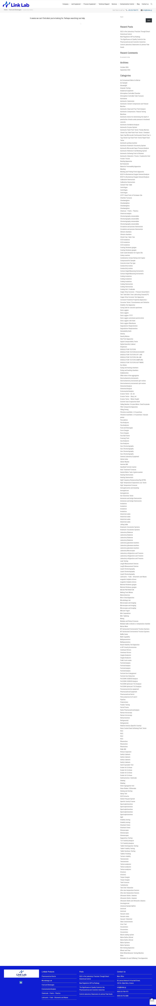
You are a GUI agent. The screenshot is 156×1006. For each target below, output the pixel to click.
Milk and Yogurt (125, 611)
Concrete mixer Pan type (127, 263)
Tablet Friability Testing (127, 848)
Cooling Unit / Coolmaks (127, 289)
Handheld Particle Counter (128, 467)
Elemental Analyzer (126, 386)
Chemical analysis (125, 213)
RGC (121, 731)
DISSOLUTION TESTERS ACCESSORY (132, 352)
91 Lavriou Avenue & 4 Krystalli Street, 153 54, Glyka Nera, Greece (128, 981)
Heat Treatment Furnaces (128, 469)
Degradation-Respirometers (128, 326)
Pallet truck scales (126, 660)
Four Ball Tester (125, 435)
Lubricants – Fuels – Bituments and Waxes (133, 577)
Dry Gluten (123, 365)
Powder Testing (125, 705)
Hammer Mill (124, 464)
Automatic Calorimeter (127, 101)
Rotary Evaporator (125, 752)
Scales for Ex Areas (126, 767)
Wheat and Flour (125, 950)
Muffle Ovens (124, 634)
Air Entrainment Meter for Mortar (130, 80)
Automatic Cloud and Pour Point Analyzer (133, 109)
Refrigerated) (124, 720)
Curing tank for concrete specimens (131, 307)
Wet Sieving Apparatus (127, 948)
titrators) (123, 872)
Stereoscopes (124, 830)
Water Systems (125, 942)
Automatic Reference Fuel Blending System (133, 151)
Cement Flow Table (126, 185)
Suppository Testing (126, 838)
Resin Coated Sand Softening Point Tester (133, 728)
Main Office (120, 976)
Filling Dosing (124, 409)
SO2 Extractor (124, 796)
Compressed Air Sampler (127, 260)
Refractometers (125, 718)
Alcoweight (123, 85)
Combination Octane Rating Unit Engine (132, 258)
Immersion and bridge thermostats (131, 498)
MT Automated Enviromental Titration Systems (134, 629)
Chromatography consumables (129, 216)
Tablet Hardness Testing (127, 851)
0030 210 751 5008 (122, 996)
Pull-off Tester (124, 707)
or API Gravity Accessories (128, 647)
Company (66, 4)
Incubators (123, 503)
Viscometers (124, 927)
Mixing (122, 618)
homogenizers (124, 490)
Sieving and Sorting (126, 791)
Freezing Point (124, 438)
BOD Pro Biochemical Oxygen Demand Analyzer (134, 174)
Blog (138, 4)
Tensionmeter (124, 859)
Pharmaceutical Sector (127, 694)
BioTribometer (124, 164)
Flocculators (124, 420)
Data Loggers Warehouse (128, 323)
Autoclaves (123, 98)
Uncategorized (124, 903)
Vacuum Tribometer (126, 919)
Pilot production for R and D (128, 697)
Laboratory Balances (126, 532)
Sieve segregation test (127, 786)
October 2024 (124, 67)
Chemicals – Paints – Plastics (51, 993)
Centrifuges (123, 187)
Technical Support (104, 4)
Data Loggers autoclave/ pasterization (132, 318)
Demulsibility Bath (125, 331)
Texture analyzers (125, 864)
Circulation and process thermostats (131, 226)
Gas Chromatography (127, 446)
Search (121, 17)
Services (114, 4)
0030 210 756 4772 (122, 991)
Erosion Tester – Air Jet (127, 394)
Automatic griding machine (128, 143)
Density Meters (124, 336)
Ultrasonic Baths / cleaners (128, 895)
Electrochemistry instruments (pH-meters (133, 381)
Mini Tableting (124, 616)
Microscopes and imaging (128, 603)
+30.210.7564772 (133, 10)
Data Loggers (124, 310)
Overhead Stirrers (125, 650)
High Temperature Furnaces (128, 485)
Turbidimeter (124, 885)
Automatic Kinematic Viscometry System (133, 145)
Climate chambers (126, 232)
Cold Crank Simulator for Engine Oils (131, 253)
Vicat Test (123, 924)
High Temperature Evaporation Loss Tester (133, 483)
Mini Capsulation (125, 613)
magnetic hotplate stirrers (128, 579)
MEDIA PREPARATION (127, 590)
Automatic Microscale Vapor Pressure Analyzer (134, 148)
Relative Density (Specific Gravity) (130, 726)
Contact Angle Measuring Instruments (132, 271)
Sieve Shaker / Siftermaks (128, 788)
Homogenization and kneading (129, 488)
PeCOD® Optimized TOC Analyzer (130, 684)
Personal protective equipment (129, 689)
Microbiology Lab (125, 600)
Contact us (145, 4)
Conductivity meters (126, 266)
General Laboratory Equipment (129, 456)
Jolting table (124, 524)
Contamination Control (127, 4)
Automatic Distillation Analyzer (129, 125)
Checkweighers (125, 200)
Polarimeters (124, 702)
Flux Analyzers (124, 422)
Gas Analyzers (124, 441)
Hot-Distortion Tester (126, 496)
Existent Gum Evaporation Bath (130, 402)
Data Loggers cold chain (127, 321)
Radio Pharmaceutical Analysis (129, 710)
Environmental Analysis (49, 989)
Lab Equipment (76, 4)
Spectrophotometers (126, 804)
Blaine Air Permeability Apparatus (130, 166)
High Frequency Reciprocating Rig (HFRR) (133, 480)
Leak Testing (124, 561)
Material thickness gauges (128, 584)
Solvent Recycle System (127, 799)
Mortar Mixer (124, 626)
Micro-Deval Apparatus (127, 597)
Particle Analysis (125, 663)
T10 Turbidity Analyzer (127, 840)
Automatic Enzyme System (128, 127)
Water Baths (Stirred (126, 937)
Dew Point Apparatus (126, 339)
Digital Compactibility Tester (129, 341)
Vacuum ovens (124, 914)
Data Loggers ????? (126, 315)
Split (121, 817)
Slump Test (123, 793)
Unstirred (123, 908)
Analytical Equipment (126, 91)
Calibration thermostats (127, 179)
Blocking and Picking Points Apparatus (132, 172)
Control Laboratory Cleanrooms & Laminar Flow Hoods (95, 994)
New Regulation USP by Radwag (130, 37)
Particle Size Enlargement (128, 673)
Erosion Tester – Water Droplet (129, 399)
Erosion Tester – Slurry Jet (128, 396)
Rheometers (124, 741)
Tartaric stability (125, 856)
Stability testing (125, 820)
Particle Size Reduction (127, 676)
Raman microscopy (126, 712)
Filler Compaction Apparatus (129, 407)
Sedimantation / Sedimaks (128, 778)
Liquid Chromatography (127, 569)
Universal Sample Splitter (128, 906)
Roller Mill (123, 749)
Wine (121, 955)
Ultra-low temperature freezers (129, 890)
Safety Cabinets (125, 754)
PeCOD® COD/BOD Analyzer (129, 678)
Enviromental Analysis (127, 391)
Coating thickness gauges (128, 247)
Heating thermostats (126, 475)
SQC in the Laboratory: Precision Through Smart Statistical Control (94, 977)
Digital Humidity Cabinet (127, 344)
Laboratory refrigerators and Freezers (131, 553)
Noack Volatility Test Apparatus (129, 645)
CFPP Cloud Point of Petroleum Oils (131, 195)
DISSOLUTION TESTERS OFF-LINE (131, 354)
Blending (123, 169)
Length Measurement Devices (129, 564)
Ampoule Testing (125, 88)
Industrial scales (125, 514)
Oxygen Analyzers (125, 655)
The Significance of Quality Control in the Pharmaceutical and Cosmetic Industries (92, 988)
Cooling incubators (126, 276)
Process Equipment (90, 4)
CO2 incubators (125, 240)
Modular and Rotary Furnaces (129, 621)
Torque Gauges (125, 877)
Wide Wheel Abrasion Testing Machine (132, 953)
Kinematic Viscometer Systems (130, 527)
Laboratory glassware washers (129, 543)
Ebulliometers (124, 373)
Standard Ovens (125, 825)
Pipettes (122, 699)
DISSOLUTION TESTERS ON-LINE (131, 357)
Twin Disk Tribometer (126, 888)
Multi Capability (125, 637)
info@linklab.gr (147, 10)
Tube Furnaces (124, 882)
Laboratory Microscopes (127, 550)
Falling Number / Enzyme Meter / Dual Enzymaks (135, 404)
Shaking (122, 780)
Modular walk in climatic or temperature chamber (135, 624)
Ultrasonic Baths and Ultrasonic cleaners (132, 901)
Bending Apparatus (126, 161)
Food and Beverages (126, 428)
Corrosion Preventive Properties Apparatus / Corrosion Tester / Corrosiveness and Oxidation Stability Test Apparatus (134, 302)
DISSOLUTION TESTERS (128, 349)
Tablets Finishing (125, 854)
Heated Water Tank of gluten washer (131, 472)
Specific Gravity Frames (127, 801)
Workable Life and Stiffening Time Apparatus (134, 958)
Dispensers (123, 347)
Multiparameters (125, 639)
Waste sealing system (127, 935)
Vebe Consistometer (126, 921)
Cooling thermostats (126, 284)
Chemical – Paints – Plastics (129, 211)
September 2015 (125, 70)
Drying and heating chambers (129, 368)
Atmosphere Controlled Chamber (130, 93)
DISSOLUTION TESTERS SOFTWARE (132, 362)
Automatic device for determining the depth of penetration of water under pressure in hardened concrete (135, 119)
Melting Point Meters (126, 592)
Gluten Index (124, 459)
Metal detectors (125, 595)
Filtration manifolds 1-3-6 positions (131, 412)
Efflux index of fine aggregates (129, 375)
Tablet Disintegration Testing (129, 846)
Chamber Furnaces (126, 198)
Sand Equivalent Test (126, 765)
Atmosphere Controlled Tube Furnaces (132, 96)
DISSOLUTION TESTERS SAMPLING (131, 360)
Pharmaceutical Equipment (128, 692)
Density (122, 334)
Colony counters (125, 255)
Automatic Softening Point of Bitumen (132, 153)
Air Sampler (123, 83)
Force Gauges (124, 430)
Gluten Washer (124, 462)
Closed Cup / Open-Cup (127, 237)
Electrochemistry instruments (129, 378)
